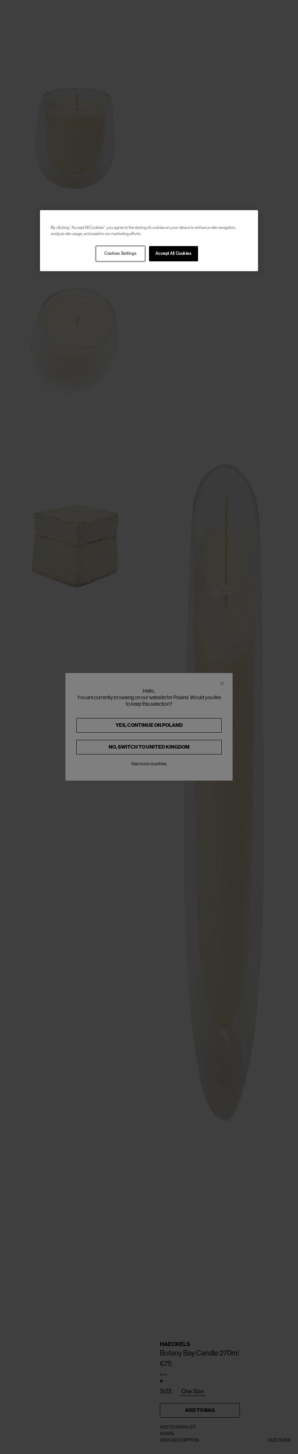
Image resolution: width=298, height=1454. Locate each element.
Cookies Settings (120, 253)
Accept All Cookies (173, 253)
